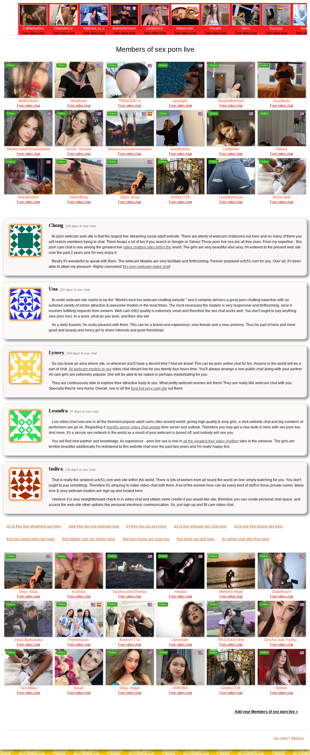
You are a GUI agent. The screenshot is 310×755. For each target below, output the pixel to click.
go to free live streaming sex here (34, 526)
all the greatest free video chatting (211, 441)
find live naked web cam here (31, 539)
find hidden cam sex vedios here (88, 539)
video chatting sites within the (147, 247)
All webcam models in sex (90, 369)
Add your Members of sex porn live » (266, 712)
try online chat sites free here (245, 539)
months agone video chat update (133, 427)
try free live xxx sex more (147, 526)
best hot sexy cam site (149, 388)
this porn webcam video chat (146, 266)
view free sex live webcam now (93, 526)
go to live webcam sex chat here (200, 526)
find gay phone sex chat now (146, 539)
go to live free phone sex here (258, 526)
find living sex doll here (196, 539)
